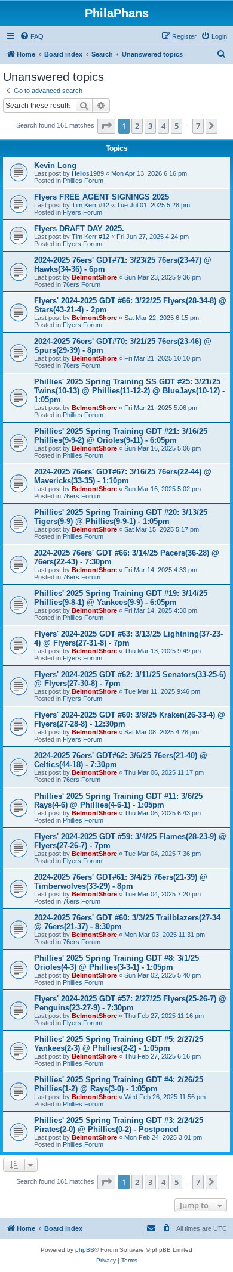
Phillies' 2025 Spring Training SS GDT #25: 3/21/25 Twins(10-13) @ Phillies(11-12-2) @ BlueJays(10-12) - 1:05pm (129, 390)
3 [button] (150, 125)
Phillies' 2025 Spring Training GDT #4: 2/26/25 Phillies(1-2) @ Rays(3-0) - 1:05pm (118, 1084)
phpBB (84, 1249)
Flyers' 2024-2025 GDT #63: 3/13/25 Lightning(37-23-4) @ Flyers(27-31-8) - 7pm (128, 638)
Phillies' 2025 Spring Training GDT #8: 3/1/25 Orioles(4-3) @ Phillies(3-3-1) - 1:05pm (116, 963)
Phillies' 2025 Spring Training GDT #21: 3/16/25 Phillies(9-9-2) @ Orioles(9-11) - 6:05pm (120, 436)
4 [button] (163, 125)
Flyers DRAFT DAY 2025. (79, 228)
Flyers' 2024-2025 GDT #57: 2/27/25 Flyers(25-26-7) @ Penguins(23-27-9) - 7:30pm (130, 1003)
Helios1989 (88, 173)
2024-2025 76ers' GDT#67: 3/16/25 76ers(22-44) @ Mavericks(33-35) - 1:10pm (122, 476)
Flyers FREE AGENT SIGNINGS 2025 (101, 197)
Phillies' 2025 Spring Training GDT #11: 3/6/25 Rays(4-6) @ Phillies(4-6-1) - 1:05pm (118, 800)
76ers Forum (81, 284)
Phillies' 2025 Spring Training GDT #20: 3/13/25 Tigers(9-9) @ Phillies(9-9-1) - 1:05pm (120, 517)
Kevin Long (55, 165)
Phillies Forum (83, 180)
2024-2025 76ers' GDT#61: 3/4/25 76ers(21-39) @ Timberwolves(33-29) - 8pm (120, 882)
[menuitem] (32, 36)
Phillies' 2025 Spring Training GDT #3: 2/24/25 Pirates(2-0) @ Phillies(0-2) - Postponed (118, 1125)
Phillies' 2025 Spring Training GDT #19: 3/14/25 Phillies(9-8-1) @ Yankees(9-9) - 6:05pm (120, 598)
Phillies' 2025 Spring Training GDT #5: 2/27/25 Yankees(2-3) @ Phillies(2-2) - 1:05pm (118, 1044)
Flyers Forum (82, 212)
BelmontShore (94, 277)
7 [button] (198, 125)
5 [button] (176, 125)
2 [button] (137, 125)
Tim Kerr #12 (90, 205)
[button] (106, 126)
